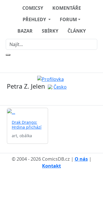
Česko (60, 87)
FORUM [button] (68, 19)
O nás (81, 159)
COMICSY (32, 8)
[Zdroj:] (51, 78)
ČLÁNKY (77, 31)
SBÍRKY (50, 31)
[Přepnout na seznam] (55, 98)
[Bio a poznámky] (48, 98)
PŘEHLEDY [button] (35, 19)
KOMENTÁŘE (66, 8)
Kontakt (51, 166)
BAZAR (25, 31)
